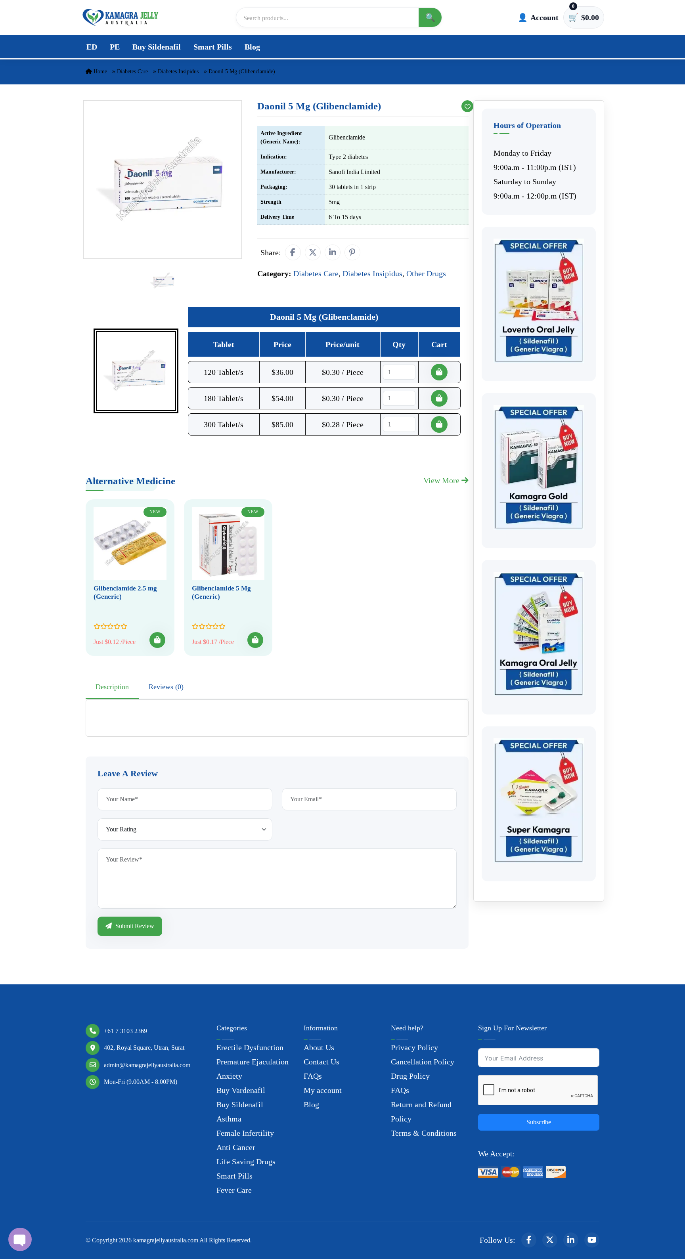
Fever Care (234, 1190)
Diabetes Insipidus (178, 72)
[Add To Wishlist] (467, 106)
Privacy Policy (414, 1047)
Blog (252, 46)
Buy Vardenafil (240, 1090)
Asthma (228, 1118)
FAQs (313, 1076)
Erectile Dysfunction (249, 1047)
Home (99, 72)
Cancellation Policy (422, 1061)
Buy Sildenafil (156, 46)
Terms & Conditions (424, 1133)
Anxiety (229, 1076)
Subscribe (538, 1122)
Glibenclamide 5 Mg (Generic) (221, 592)
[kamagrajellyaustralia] (120, 17)
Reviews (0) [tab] (166, 687)
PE (115, 46)
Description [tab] (112, 687)
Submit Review (134, 926)
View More (442, 480)
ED (91, 46)
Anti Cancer (235, 1147)
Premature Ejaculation (252, 1061)
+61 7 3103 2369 (125, 1031)
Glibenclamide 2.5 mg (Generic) (125, 592)
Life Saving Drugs (246, 1161)
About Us (319, 1047)
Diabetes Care (132, 72)
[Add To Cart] (157, 640)
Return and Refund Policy (421, 1111)
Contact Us (321, 1061)
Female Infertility (245, 1133)
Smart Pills (212, 46)
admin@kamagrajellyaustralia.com (147, 1065)
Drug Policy (410, 1076)
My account (323, 1090)
